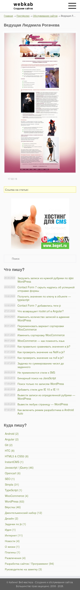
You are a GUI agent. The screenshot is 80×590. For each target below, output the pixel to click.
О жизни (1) (12, 547)
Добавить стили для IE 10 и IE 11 (38, 389)
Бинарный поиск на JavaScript (36, 378)
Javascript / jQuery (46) (19, 467)
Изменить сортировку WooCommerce (41, 335)
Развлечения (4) (15, 558)
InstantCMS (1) (14, 462)
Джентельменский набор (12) (23, 513)
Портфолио (23, 15)
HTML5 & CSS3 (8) (17, 456)
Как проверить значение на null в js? (40, 358)
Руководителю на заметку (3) (23, 569)
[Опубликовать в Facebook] (54, 189)
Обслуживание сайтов (45, 15)
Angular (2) (12, 439)
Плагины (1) (12, 552)
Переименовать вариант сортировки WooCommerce (40, 327)
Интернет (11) (14, 535)
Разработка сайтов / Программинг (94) (29, 563)
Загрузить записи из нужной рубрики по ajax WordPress (45, 279)
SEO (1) (10, 479)
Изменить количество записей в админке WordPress (43, 318)
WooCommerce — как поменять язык (40, 341)
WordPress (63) (14, 501)
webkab (23, 6)
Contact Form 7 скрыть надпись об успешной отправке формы (46, 289)
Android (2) (12, 434)
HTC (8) (10, 450)
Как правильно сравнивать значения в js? (43, 346)
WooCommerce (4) (16, 496)
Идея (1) (10, 530)
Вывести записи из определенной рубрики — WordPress (46, 396)
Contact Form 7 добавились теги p (39, 305)
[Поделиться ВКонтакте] (48, 189)
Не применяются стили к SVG (36, 372)
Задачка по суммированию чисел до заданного (40, 365)
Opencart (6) (13, 473)
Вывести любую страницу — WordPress (42, 404)
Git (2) (9, 445)
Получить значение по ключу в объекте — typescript (44, 298)
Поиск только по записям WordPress (40, 384)
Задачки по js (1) (15, 524)
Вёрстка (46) (13, 507)
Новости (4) (12, 541)
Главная (8, 15)
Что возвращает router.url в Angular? (40, 311)
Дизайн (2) (11, 518)
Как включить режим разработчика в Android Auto (45, 411)
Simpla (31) (12, 484)
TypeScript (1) (13, 490)
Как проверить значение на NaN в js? (41, 352)
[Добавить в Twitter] (60, 189)
